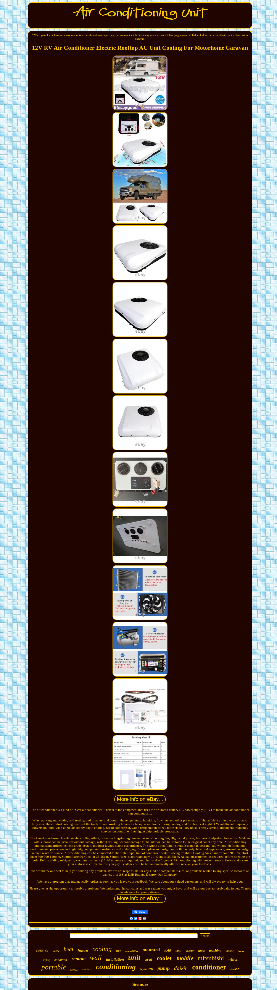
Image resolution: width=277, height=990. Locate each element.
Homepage (140, 984)
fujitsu (83, 950)
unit (134, 957)
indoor (229, 950)
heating (46, 959)
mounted (151, 949)
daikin (181, 968)
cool (178, 950)
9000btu (74, 970)
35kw (234, 969)
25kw (56, 950)
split (167, 950)
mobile (185, 958)
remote (78, 958)
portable (53, 967)
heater (241, 951)
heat (68, 949)
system (146, 968)
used (148, 959)
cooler (164, 958)
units (201, 950)
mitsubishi (211, 958)
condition (60, 959)
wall (96, 957)
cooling (102, 948)
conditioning (116, 967)
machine (215, 950)
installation (115, 959)
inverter (190, 950)
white (232, 959)
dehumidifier (131, 951)
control (42, 950)
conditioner (209, 967)
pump (164, 968)
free (118, 950)
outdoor (87, 969)
